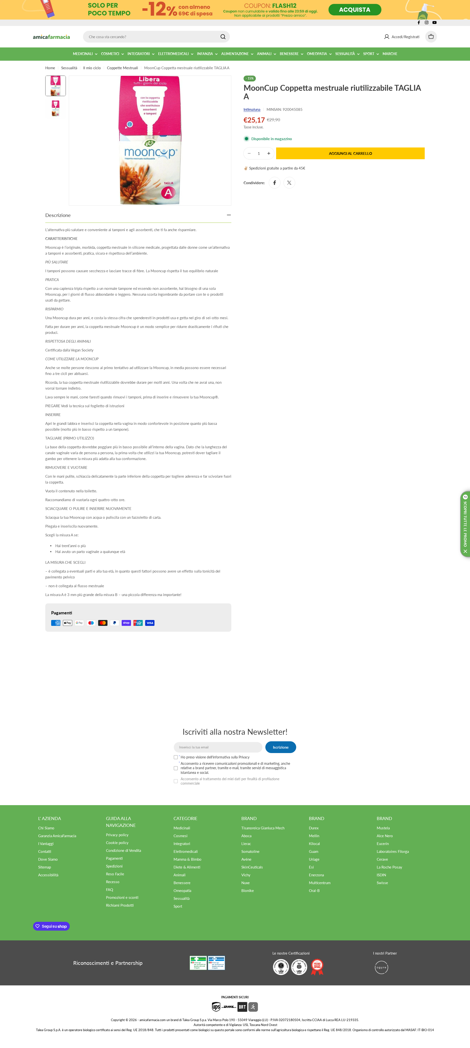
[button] (465, 524)
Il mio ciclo (92, 68)
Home (50, 68)
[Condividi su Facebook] (275, 183)
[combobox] (156, 37)
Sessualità (69, 68)
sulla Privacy (240, 757)
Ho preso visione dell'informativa (215, 757)
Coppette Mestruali (122, 68)
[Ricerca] (223, 37)
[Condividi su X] (289, 183)
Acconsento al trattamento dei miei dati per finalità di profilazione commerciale (230, 781)
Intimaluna (252, 109)
